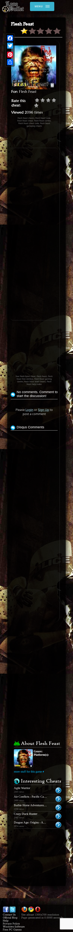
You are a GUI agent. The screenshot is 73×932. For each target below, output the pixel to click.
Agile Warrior (22, 788)
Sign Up (43, 410)
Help (6, 920)
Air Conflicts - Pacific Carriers (32, 796)
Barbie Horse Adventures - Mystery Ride (38, 805)
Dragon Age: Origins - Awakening (34, 822)
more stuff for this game (28, 771)
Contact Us (9, 914)
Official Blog (10, 917)
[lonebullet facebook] (6, 911)
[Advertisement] (42, 137)
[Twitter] (10, 45)
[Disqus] (34, 478)
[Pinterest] (10, 54)
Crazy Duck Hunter (25, 813)
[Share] (10, 62)
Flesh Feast (27, 91)
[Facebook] (10, 38)
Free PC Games (12, 929)
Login (29, 410)
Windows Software (14, 926)
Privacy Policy (11, 923)
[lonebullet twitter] (13, 911)
